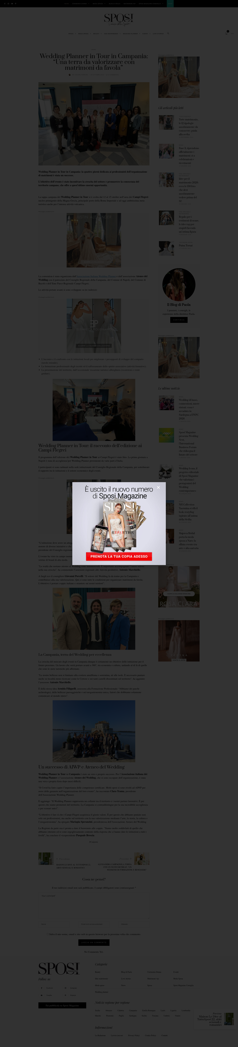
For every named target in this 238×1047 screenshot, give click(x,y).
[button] (158, 487)
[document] (119, 523)
